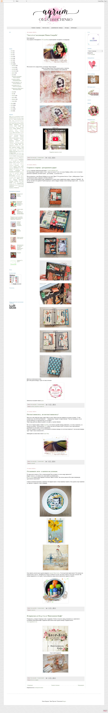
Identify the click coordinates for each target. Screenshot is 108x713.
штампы (10, 183)
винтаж (17, 127)
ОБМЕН (11, 151)
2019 (12, 56)
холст (15, 177)
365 (10, 116)
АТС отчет (11, 120)
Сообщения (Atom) (39, 687)
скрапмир (33, 463)
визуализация (12, 127)
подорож (22, 155)
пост (45, 426)
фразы (22, 175)
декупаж (19, 128)
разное (11, 162)
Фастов (14, 174)
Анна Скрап (30, 477)
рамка (14, 162)
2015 (12, 64)
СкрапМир (46, 424)
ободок (19, 151)
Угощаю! (19, 252)
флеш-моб (19, 174)
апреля (13, 95)
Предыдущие (81, 685)
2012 (12, 107)
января (13, 101)
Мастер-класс (46, 27)
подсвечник (11, 157)
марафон (16, 143)
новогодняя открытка (13, 148)
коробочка (11, 140)
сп (18, 167)
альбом (32, 406)
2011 (12, 109)
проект (10, 161)
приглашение (16, 158)
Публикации (74, 27)
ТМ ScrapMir (16, 171)
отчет (17, 153)
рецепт (22, 162)
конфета (16, 139)
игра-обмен (17, 132)
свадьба (15, 166)
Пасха (17, 154)
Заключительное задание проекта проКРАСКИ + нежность (20, 247)
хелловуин (11, 177)
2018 (12, 58)
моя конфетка (12, 147)
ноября (13, 67)
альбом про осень (17, 117)
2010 (12, 110)
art (13, 183)
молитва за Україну (20, 145)
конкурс (10, 139)
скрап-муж (11, 167)
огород (22, 151)
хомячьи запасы (20, 177)
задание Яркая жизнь (54, 573)
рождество (11, 165)
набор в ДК (20, 147)
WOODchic (16, 187)
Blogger (64, 701)
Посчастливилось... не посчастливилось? (43, 414)
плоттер (10, 155)
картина (10, 133)
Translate (93, 54)
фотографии (12, 175)
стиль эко (22, 169)
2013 (12, 105)
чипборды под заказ (19, 181)
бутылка (22, 124)
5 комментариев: (41, 404)
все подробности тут (32, 621)
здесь (42, 400)
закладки (22, 131)
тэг (13, 173)
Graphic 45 (41, 406)
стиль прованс (16, 169)
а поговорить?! (18, 116)
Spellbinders (11, 187)
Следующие (30, 685)
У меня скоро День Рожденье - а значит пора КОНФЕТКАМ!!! (20, 212)
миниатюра (11, 144)
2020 (12, 54)
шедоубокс (37, 406)
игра (14, 132)
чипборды (11, 181)
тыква (10, 173)
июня (13, 91)
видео (15, 125)
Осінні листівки (19, 230)
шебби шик (15, 182)
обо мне (15, 151)
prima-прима (21, 186)
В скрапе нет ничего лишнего (20, 195)
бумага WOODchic (14, 124)
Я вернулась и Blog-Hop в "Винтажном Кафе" (44, 616)
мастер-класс (21, 143)
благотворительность (19, 120)
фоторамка (18, 175)
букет (10, 123)
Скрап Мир (46, 433)
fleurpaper (16, 185)
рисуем (10, 163)
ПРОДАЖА (21, 159)
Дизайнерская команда (57, 27)
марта (13, 97)
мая (13, 93)
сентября (14, 71)
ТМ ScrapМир (38, 159)
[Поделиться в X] (51, 157)
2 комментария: (40, 157)
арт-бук (19, 119)
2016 (12, 62)
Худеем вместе (12, 178)
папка (20, 153)
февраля (14, 99)
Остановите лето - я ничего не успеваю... (42, 471)
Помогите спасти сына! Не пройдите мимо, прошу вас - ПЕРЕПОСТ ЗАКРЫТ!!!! (17, 218)
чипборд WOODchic (18, 179)
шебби (10, 182)
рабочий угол (16, 161)
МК (20, 144)
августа (13, 73)
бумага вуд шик (15, 123)
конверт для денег (20, 137)
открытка (12, 153)
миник (16, 144)
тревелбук (22, 171)
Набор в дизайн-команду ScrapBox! (19, 223)
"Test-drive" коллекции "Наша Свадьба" (42, 35)
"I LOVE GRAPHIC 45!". (53, 170)
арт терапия (14, 119)
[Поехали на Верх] (105, 711)
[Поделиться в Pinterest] (54, 157)
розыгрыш (17, 165)
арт (10, 119)
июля (13, 74)
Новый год (21, 148)
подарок (18, 155)
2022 (12, 51)
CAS (15, 183)
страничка (33, 159)
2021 (12, 52)
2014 (12, 103)
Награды (67, 27)
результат (18, 162)
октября (14, 69)
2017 (12, 60)
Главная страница (35, 27)
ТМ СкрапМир (45, 39)
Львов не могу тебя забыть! (20, 238)
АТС (22, 119)
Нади (29, 170)
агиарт (22, 116)
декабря (14, 65)
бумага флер (21, 123)
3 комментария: (40, 461)
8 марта (12, 116)
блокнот (14, 121)
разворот (22, 161)
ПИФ (23, 154)
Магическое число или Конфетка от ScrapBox (20, 203)
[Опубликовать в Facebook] (53, 157)
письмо (20, 154)
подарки (36, 679)
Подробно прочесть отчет (55, 152)
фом (23, 174)
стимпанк (11, 170)
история (22, 132)
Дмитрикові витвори (13, 131)
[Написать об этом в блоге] (50, 157)
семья (19, 166)
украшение (17, 173)
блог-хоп (33, 679)
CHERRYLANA (20, 183)
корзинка (22, 139)
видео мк (21, 125)
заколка (10, 132)
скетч (22, 166)
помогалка (16, 157)
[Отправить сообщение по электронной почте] (46, 157)
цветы (18, 178)
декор (14, 128)
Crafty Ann (11, 185)
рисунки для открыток (18, 163)
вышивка (22, 127)
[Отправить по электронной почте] (48, 157)
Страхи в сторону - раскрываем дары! (41, 167)
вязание (10, 128)
